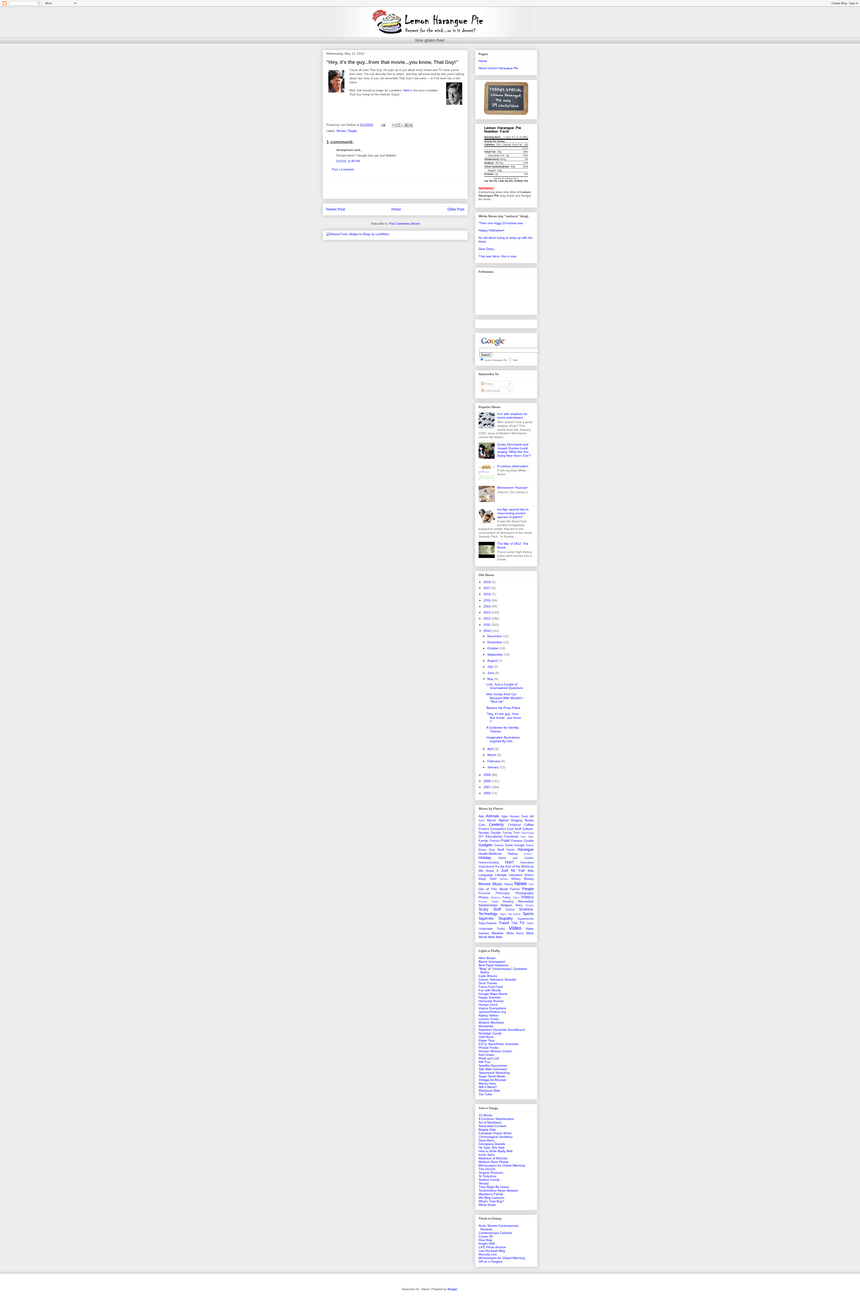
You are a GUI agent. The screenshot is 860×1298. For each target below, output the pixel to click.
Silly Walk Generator (493, 1069)
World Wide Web (490, 937)
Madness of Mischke (493, 1158)
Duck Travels (488, 983)
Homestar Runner (491, 1001)
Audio (482, 820)
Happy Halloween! (491, 230)
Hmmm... (529, 853)
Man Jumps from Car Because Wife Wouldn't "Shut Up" (504, 698)
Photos (483, 897)
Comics (484, 829)
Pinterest (495, 897)
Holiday (485, 858)
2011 (487, 624)
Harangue (526, 849)
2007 (488, 787)
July (490, 666)
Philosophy (503, 893)
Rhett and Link (489, 1058)
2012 (488, 618)
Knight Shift (487, 1243)
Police (516, 897)
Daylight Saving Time (505, 832)
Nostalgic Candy (490, 1033)
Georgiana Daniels (492, 1144)
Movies (341, 131)
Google (519, 845)
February (494, 761)
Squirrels (486, 918)
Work (530, 933)
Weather (498, 933)
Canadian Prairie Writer (495, 1133)
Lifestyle (501, 875)
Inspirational (486, 866)
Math (493, 878)
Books (529, 820)
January (493, 767)
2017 (488, 588)
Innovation (527, 862)
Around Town (519, 816)
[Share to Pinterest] (411, 125)
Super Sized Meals (492, 1076)
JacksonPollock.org (492, 1012)
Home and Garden (516, 858)
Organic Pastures (491, 1172)
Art (532, 816)
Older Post (455, 209)
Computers (498, 829)
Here (406, 90)
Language (486, 875)
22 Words (485, 1115)
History (513, 853)
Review (530, 905)
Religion (506, 905)
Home (396, 209)
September (495, 654)
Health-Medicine (490, 853)
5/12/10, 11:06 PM (348, 161)
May (490, 679)
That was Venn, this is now (497, 256)
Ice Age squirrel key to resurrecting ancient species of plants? (513, 513)
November (495, 642)
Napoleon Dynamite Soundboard (502, 1029)
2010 (488, 631)
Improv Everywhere (492, 1008)
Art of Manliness (490, 1122)
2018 (488, 582)
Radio (495, 901)
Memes (504, 879)
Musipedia (486, 1026)
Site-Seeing (514, 914)
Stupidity (505, 918)
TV (522, 923)
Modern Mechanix (491, 1022)
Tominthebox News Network (498, 1190)
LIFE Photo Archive (492, 1247)
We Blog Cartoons (491, 1197)
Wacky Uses (487, 1083)
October (493, 648)
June (491, 673)
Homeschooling (489, 862)
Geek (509, 845)
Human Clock (488, 1004)
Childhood (514, 825)
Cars (482, 825)
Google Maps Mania (493, 994)
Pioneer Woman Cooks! (495, 1051)
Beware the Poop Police (503, 708)
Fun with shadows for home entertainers (512, 416)
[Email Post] (383, 125)
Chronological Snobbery (496, 1137)
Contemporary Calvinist (495, 1233)
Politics (527, 897)
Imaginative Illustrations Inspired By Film (503, 739)
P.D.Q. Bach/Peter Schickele (498, 1044)
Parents (515, 889)
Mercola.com (488, 1254)
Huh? (509, 862)
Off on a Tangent (490, 1261)
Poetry (506, 897)
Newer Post (335, 209)
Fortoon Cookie (522, 840)
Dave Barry (486, 1140)
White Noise (515, 933)
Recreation (526, 901)
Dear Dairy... (487, 249)
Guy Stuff (496, 849)
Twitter (530, 923)
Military (516, 878)
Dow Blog (485, 1240)
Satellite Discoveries (493, 1065)
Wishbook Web (489, 1090)
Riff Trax (484, 1062)
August (492, 660)
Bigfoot (504, 820)
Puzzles (483, 901)
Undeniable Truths (492, 928)
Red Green (486, 1055)
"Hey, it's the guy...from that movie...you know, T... (503, 717)
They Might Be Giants (494, 1187)
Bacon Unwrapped (492, 961)
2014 (488, 606)
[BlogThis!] (398, 125)
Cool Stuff (514, 829)
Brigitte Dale (487, 1129)
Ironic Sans (486, 1154)
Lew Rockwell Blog (492, 1251)
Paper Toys (486, 1040)
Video (515, 928)
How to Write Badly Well (495, 1151)
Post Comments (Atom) (404, 223)
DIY (481, 836)
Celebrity (496, 824)
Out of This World (493, 889)
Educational (494, 836)
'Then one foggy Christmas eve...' (502, 223)
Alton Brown (487, 958)
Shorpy (484, 1183)
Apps (504, 816)
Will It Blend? (488, 1087)
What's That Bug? (491, 1201)
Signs (503, 914)
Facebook (511, 836)
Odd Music (486, 1037)
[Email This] (394, 125)
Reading (508, 901)
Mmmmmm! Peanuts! (512, 487)
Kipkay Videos (489, 1015)
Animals (492, 816)
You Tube (485, 1094)
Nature (508, 884)
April (490, 749)
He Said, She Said (491, 1147)
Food (505, 840)
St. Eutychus (487, 1176)
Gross (530, 845)
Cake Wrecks (488, 976)
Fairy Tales (527, 836)
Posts (488, 383)
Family (483, 840)
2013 (488, 612)
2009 (488, 775)
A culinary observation (512, 466)
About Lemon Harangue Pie (498, 68)
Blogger (452, 1289)
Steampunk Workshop (494, 1072)
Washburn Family (491, 1194)
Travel (504, 923)
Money (529, 878)
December (495, 636)
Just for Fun (513, 870)
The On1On (487, 1169)
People (352, 131)
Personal (484, 893)
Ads (481, 816)
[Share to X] (402, 125)
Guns (482, 849)
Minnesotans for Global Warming (502, 1165)
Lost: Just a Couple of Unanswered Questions (504, 686)
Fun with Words (490, 990)
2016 (488, 594)
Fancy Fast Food (491, 986)
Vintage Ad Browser (492, 1080)
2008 (488, 781)
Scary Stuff (490, 909)
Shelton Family (489, 1180)
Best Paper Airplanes (493, 965)
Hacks (511, 849)
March (492, 755)
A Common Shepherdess (496, 1119)
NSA (531, 884)
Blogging (516, 820)
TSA (514, 923)
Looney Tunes (489, 1019)
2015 (488, 600)
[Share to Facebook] (406, 125)
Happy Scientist (490, 997)
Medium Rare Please (493, 1162)
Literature (515, 875)
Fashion (495, 840)
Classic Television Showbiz (497, 979)
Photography (525, 893)
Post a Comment (343, 169)
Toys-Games (488, 923)
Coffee (529, 825)
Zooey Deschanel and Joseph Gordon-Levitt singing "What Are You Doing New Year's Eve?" (514, 450)
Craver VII (486, 1236)
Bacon (491, 820)
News (520, 883)
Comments (492, 390)
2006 (488, 793)
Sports (528, 914)
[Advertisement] (395, 188)
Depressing (527, 832)
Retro (519, 905)
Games (499, 845)
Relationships (488, 905)
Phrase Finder (489, 1047)
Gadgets (486, 845)
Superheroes (525, 918)
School (509, 909)
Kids (531, 870)
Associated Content (492, 1126)
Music (497, 884)
